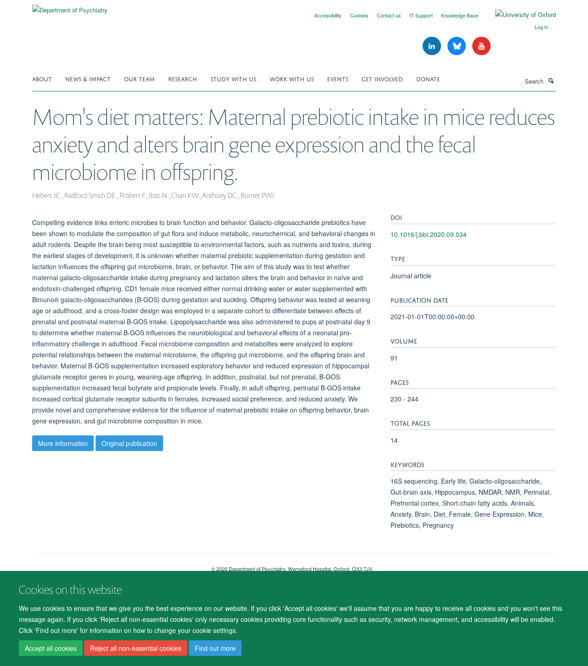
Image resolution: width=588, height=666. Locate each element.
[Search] (551, 80)
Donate (428, 78)
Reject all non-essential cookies (135, 648)
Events (337, 78)
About (42, 78)
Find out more (215, 648)
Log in (541, 26)
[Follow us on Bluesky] (457, 46)
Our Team (139, 78)
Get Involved (382, 78)
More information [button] (63, 443)
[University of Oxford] (518, 14)
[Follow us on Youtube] (481, 46)
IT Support (421, 15)
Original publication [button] (129, 443)
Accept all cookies (51, 648)
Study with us (233, 78)
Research (182, 78)
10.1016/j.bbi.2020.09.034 (428, 234)
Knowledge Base (459, 15)
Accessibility (328, 15)
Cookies (359, 15)
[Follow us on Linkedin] (433, 46)
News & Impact (88, 78)
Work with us (292, 78)
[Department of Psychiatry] (69, 6)
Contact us (389, 15)
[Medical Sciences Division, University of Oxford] (115, 565)
